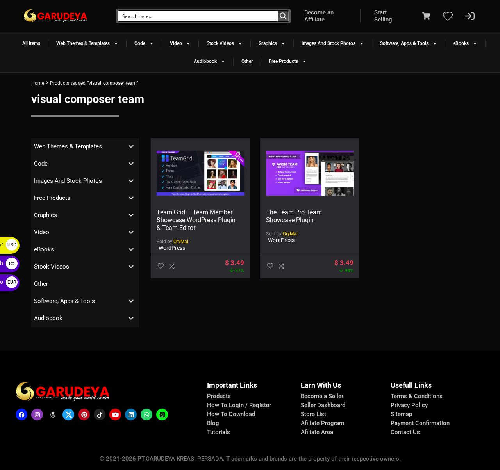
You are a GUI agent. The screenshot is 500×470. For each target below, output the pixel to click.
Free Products (283, 61)
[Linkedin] (131, 414)
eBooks (461, 43)
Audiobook (205, 61)
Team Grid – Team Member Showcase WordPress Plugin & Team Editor (196, 219)
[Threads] (53, 414)
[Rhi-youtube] (115, 414)
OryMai (180, 241)
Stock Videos (220, 43)
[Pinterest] (84, 414)
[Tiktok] (99, 414)
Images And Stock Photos (328, 43)
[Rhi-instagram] (37, 414)
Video (176, 43)
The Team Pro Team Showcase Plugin (294, 216)
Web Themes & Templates (83, 43)
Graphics (268, 43)
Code (139, 43)
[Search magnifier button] (283, 16)
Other (247, 61)
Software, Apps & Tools (404, 43)
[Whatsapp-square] (162, 414)
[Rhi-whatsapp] (146, 414)
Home (37, 83)
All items (31, 43)
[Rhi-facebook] (21, 414)
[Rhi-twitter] (68, 414)
